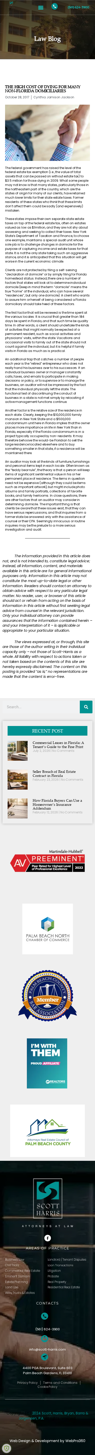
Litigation (54, 1271)
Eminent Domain (17, 1276)
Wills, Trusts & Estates (20, 1293)
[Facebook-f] (47, 1238)
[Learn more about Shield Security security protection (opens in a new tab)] (7, 1448)
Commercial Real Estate (22, 1271)
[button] (41, 7)
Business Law (14, 1259)
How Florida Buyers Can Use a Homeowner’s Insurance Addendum (57, 804)
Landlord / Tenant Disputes (67, 1259)
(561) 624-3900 (78, 7)
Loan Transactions (60, 1265)
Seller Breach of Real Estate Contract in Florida (54, 773)
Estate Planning (16, 1282)
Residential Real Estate (64, 1287)
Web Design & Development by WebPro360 (47, 1440)
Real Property (57, 1282)
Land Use (11, 1287)
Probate (53, 1276)
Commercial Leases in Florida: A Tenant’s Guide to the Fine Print (58, 744)
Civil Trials (12, 1265)
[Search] (86, 707)
